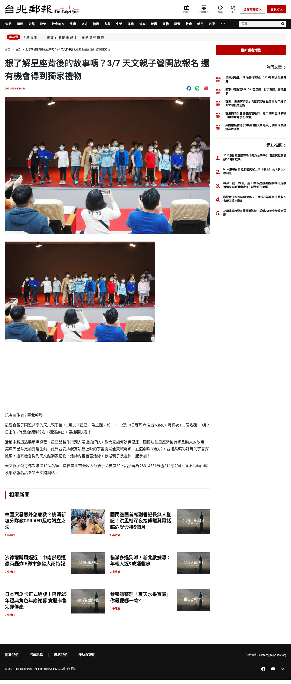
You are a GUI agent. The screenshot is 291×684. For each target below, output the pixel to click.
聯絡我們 (61, 655)
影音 (177, 24)
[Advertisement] (107, 380)
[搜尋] (283, 24)
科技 (108, 24)
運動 (131, 24)
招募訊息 (36, 655)
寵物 (166, 24)
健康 (96, 24)
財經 (32, 24)
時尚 (154, 24)
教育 (189, 24)
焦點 (8, 24)
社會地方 (58, 24)
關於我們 (12, 655)
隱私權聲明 (86, 655)
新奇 (200, 24)
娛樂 (142, 24)
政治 (43, 24)
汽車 (212, 24)
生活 (119, 24)
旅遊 (84, 24)
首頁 (7, 49)
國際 (20, 24)
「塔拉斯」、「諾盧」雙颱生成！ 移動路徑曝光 (64, 37)
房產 (73, 24)
